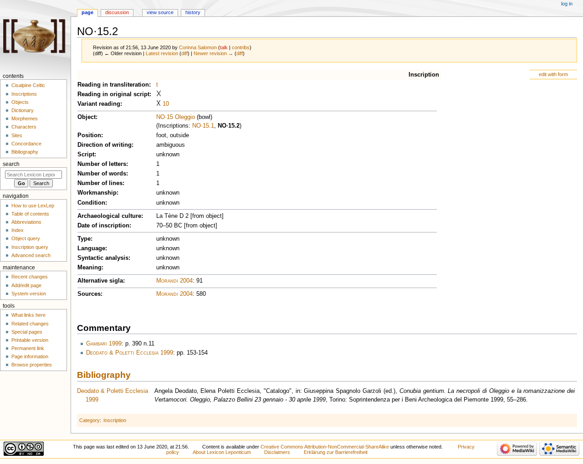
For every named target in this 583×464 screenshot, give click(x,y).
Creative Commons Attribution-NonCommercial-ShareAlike (325, 446)
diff (184, 53)
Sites (16, 135)
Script (85, 154)
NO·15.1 (203, 126)
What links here (28, 315)
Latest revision (162, 53)
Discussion (117, 12)
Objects (20, 102)
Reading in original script (113, 94)
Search (11, 164)
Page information (29, 356)
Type (84, 239)
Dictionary (22, 110)
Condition (91, 203)
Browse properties (31, 364)
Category (89, 420)
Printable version (29, 340)
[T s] (158, 94)
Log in (567, 3)
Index (17, 230)
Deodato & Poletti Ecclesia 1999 (129, 353)
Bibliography (104, 375)
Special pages (26, 332)
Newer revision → (213, 53)
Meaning (89, 267)
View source (160, 12)
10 (166, 104)
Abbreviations (26, 222)
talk (224, 47)
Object (86, 117)
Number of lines (100, 183)
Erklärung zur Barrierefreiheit (336, 452)
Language (91, 248)
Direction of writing (104, 145)
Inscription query (29, 247)
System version (28, 293)
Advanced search (31, 255)
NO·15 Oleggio (175, 117)
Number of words (101, 173)
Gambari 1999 (104, 343)
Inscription (424, 75)
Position (89, 135)
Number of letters (101, 164)
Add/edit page (26, 285)
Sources (89, 294)
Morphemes (24, 118)
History (192, 12)
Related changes (30, 323)
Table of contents (30, 214)
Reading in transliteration (113, 85)
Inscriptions (24, 94)
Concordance (26, 143)
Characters (23, 126)
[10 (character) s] (158, 104)
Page (87, 12)
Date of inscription (103, 225)
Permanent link (27, 348)
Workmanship (97, 193)
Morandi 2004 (174, 281)
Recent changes (29, 276)
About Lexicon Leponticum (222, 452)
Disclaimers (277, 452)
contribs (241, 47)
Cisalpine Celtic (28, 85)
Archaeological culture (109, 216)
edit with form (553, 74)
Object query (25, 238)
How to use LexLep (32, 205)
